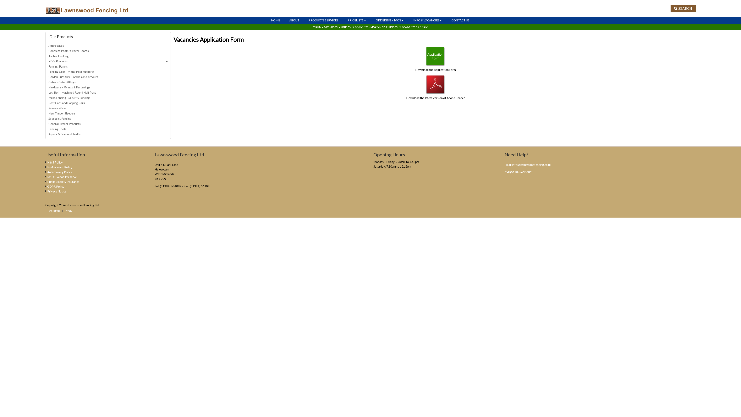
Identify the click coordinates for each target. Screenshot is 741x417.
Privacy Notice (56, 191)
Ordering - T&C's (388, 20)
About (294, 20)
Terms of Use (53, 210)
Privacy (68, 210)
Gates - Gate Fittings (62, 82)
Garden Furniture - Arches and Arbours (73, 77)
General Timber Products (64, 123)
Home (275, 20)
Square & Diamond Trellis (64, 134)
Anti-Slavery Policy (59, 172)
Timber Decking (58, 56)
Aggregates (56, 45)
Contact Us (460, 20)
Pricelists (356, 20)
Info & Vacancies (426, 20)
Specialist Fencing (59, 118)
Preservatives (57, 108)
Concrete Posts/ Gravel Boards (68, 51)
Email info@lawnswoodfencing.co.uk (528, 164)
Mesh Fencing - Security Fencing (69, 97)
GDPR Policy (55, 186)
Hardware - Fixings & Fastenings (69, 87)
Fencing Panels (58, 66)
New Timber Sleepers (61, 113)
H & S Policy (55, 162)
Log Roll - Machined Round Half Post (72, 92)
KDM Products (58, 61)
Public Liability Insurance (63, 181)
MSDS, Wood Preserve (62, 177)
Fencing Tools (57, 129)
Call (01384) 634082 (518, 172)
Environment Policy (59, 167)
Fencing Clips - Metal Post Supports (71, 71)
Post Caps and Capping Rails (66, 103)
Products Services (323, 20)
